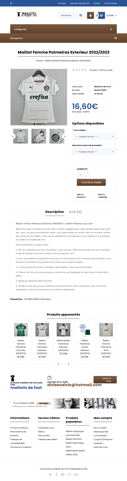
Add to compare (102, 195)
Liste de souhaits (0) (79, 3)
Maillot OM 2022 (74, 439)
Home (39, 60)
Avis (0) (75, 212)
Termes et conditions (20, 447)
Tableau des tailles (47, 439)
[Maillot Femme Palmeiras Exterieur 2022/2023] (39, 97)
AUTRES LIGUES (32, 299)
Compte (62, 3)
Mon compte (100, 427)
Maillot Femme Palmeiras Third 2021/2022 (106, 347)
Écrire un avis (106, 70)
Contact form (106, 379)
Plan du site (44, 435)
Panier (97, 3)
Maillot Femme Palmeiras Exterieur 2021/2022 (42, 347)
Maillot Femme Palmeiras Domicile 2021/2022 (21, 347)
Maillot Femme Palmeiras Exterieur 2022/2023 (67, 60)
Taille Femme (79, 130)
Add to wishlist (81, 195)
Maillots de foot (102, 86)
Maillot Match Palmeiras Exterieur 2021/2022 (63, 345)
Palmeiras (45, 299)
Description (54, 212)
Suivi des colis (101, 447)
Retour (41, 431)
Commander (110, 3)
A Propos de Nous (19, 427)
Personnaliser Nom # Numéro (87, 145)
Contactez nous (46, 427)
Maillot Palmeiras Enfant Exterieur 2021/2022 (85, 347)
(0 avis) (93, 70)
